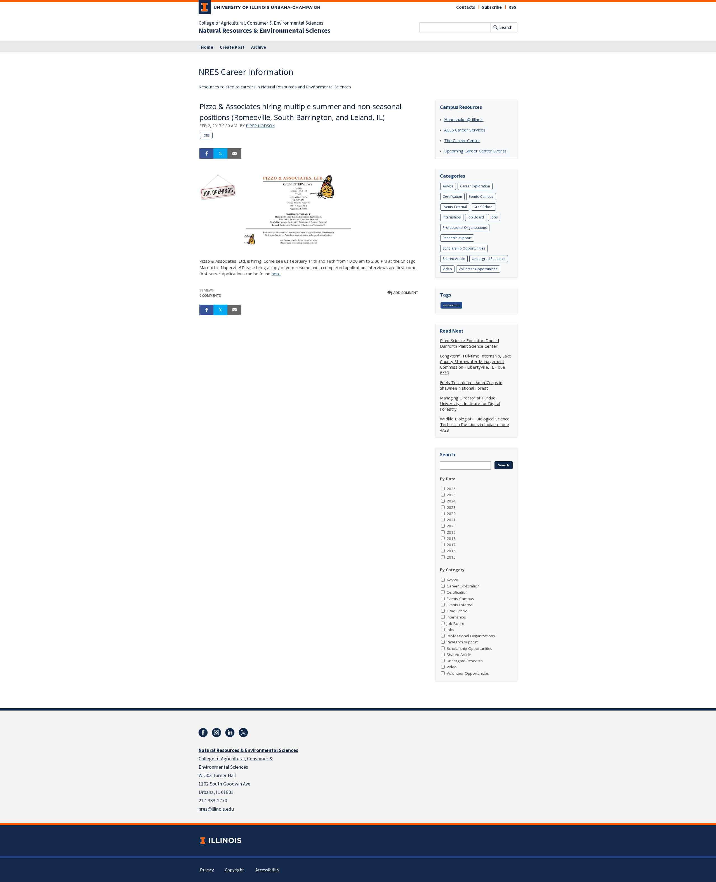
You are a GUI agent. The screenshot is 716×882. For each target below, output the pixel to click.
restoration (451, 305)
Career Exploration (475, 186)
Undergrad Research (488, 258)
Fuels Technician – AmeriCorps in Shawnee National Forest (471, 385)
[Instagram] (216, 732)
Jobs (206, 135)
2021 (451, 519)
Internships (452, 217)
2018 (451, 538)
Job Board (476, 217)
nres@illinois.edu (216, 809)
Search (506, 27)
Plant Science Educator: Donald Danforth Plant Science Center (469, 343)
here (276, 273)
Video (447, 269)
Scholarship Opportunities (464, 248)
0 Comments (210, 295)
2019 (451, 532)
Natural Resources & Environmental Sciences (265, 31)
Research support (457, 238)
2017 (451, 544)
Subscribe (492, 7)
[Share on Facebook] (206, 153)
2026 (451, 488)
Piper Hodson (260, 125)
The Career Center (462, 140)
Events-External (455, 206)
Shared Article (454, 258)
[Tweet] (220, 153)
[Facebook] (203, 732)
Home (207, 47)
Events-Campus (481, 196)
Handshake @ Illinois (464, 119)
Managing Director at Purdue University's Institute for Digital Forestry (470, 403)
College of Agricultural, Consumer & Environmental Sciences (261, 23)
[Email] (234, 153)
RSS (512, 7)
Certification (452, 196)
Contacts (465, 7)
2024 (451, 501)
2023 (451, 507)
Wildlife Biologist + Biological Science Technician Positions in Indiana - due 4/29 (475, 424)
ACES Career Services (465, 130)
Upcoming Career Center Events (475, 151)
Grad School (483, 206)
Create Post (232, 47)
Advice (448, 186)
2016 (451, 550)
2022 (451, 513)
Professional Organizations (465, 227)
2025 (451, 494)
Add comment (405, 292)
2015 (451, 557)
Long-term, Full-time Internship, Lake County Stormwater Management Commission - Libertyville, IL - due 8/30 (475, 364)
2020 (451, 525)
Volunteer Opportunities (478, 269)
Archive (258, 47)
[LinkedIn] (230, 732)
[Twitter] (243, 732)
